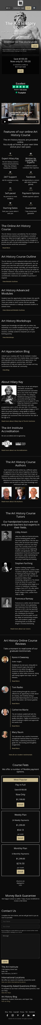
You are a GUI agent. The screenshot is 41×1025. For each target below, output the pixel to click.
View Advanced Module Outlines (14, 310)
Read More (6, 248)
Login (22, 8)
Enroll (28, 8)
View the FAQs (6, 993)
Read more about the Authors (12, 501)
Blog (6, 1012)
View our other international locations (13, 982)
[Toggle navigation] (34, 7)
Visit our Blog (5, 1001)
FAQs (10, 1012)
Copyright (16, 1012)
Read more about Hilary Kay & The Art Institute (18, 421)
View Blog (6, 370)
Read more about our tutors (20, 629)
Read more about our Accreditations (14, 450)
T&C (26, 1012)
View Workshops (8, 337)
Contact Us (16, 8)
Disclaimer (32, 1012)
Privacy (22, 1012)
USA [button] (9, 8)
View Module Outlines (10, 281)
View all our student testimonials (20, 755)
